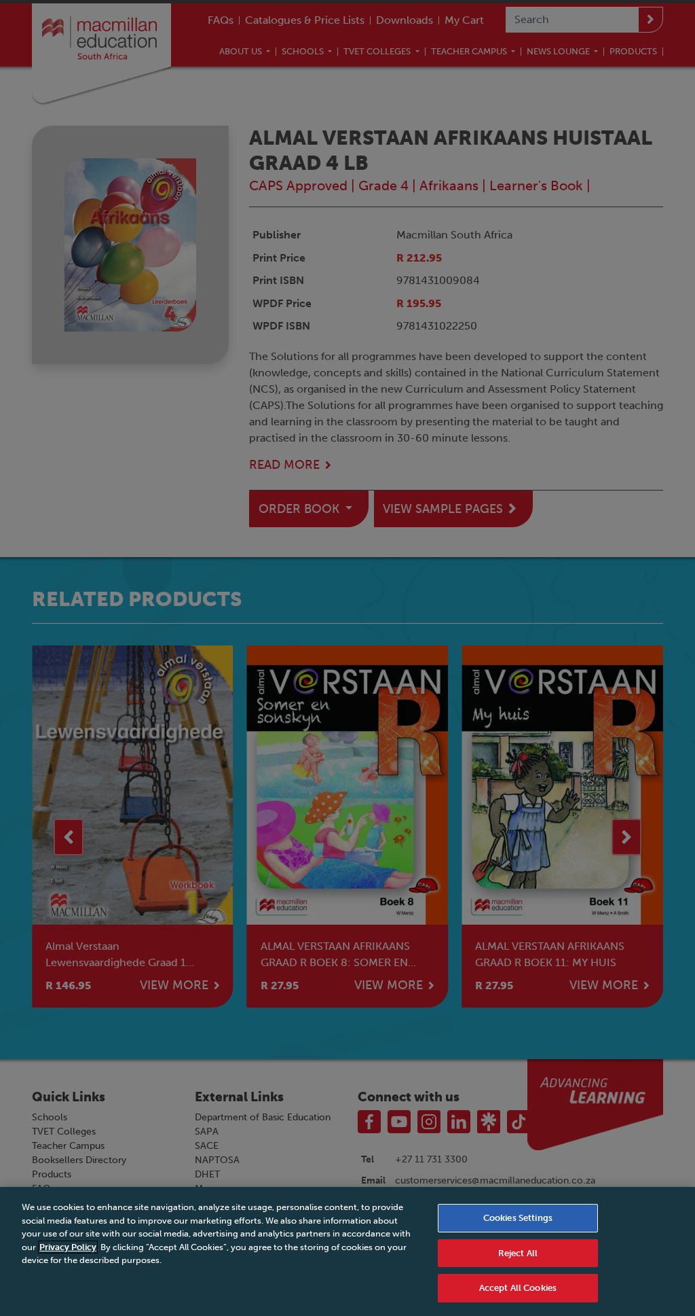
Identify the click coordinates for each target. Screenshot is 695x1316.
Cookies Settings (517, 1218)
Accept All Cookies (518, 1288)
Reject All (518, 1253)
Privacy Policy (67, 1247)
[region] (347, 1251)
